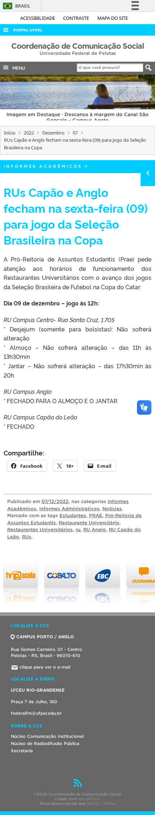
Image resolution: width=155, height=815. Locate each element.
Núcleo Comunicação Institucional (47, 736)
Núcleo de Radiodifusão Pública (45, 743)
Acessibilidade (38, 18)
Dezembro (53, 132)
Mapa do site (112, 18)
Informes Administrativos (69, 508)
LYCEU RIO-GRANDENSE (38, 690)
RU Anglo (94, 529)
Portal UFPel (27, 30)
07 (75, 132)
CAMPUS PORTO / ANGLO (45, 636)
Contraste (76, 18)
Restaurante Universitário (89, 522)
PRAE (95, 515)
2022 (29, 132)
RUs (26, 536)
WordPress (89, 799)
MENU (17, 68)
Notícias (112, 508)
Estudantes (72, 515)
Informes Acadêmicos (43, 166)
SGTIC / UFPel (101, 803)
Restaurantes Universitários (40, 529)
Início (9, 132)
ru (78, 529)
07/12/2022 (54, 501)
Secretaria (22, 750)
